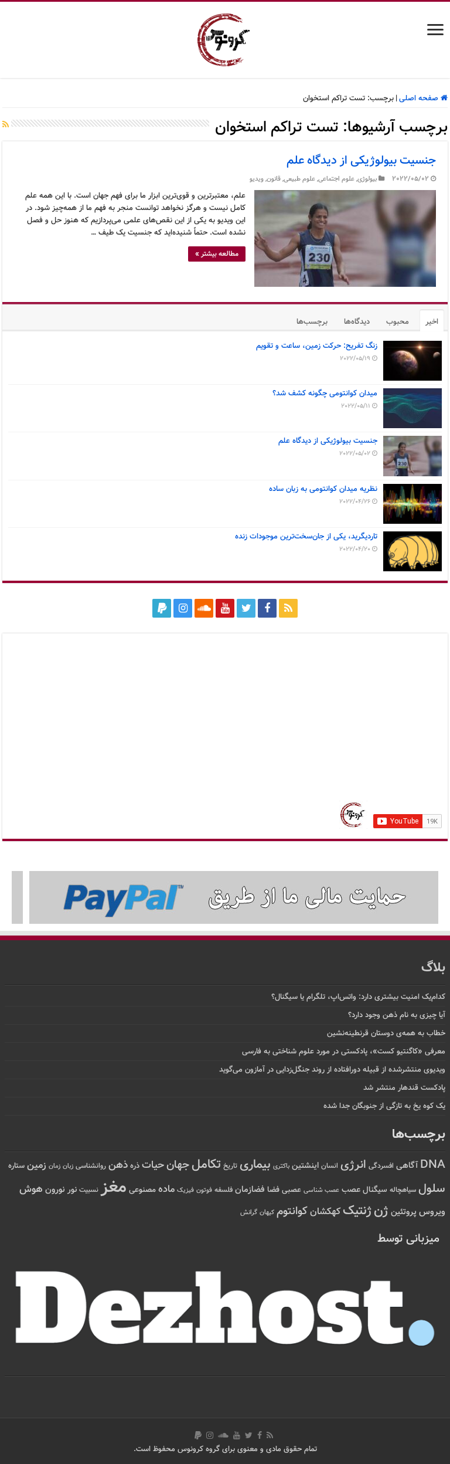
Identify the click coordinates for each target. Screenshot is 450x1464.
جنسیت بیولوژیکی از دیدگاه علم (361, 160)
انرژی (353, 1165)
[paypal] (161, 608)
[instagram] (182, 608)
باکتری (281, 1166)
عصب (351, 1190)
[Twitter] (246, 608)
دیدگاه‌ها (357, 322)
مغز (114, 1187)
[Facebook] (267, 608)
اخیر (431, 322)
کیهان (267, 1212)
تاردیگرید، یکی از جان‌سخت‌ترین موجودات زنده (306, 537)
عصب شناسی (321, 1190)
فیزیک (185, 1190)
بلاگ (433, 968)
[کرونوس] (225, 37)
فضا (273, 1190)
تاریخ (230, 1166)
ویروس (432, 1212)
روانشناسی (91, 1166)
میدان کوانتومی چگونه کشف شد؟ (324, 393)
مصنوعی (142, 1190)
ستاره (16, 1166)
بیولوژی (367, 179)
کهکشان (325, 1212)
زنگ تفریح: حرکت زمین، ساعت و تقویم (316, 346)
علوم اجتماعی (336, 179)
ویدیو (257, 179)
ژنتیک (357, 1211)
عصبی (291, 1190)
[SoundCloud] (204, 608)
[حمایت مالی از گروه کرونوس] (225, 898)
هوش (31, 1189)
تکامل (206, 1164)
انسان (329, 1166)
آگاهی (407, 1165)
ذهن (118, 1165)
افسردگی (381, 1166)
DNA (432, 1165)
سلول (431, 1189)
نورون (55, 1190)
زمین (36, 1165)
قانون (274, 179)
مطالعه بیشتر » (216, 254)
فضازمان (250, 1190)
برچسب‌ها (312, 322)
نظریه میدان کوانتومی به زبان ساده (323, 489)
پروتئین (404, 1212)
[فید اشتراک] (5, 125)
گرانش (248, 1212)
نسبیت (88, 1190)
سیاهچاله (403, 1190)
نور (72, 1190)
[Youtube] (225, 608)
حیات (153, 1165)
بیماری (255, 1164)
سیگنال (375, 1190)
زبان (68, 1166)
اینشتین (305, 1165)
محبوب (397, 322)
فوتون (204, 1190)
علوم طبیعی (299, 179)
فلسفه (223, 1190)
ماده (166, 1189)
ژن (381, 1211)
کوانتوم (292, 1211)
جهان (177, 1165)
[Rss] (288, 608)
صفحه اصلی (420, 98)
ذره (134, 1166)
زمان (54, 1166)
